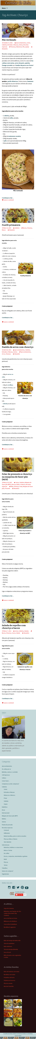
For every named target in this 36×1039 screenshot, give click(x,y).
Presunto (7, 488)
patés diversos (13, 81)
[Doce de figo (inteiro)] (17, 1021)
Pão (24, 47)
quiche (27, 63)
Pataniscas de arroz (9, 980)
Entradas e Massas (12, 45)
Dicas (3, 810)
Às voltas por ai (6, 769)
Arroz (3, 354)
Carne (28, 43)
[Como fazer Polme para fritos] (8, 1021)
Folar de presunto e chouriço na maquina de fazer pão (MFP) (17, 477)
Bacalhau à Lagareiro (10, 927)
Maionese (19, 47)
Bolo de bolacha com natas (11, 971)
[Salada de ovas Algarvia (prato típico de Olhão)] (8, 1003)
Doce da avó (7, 952)
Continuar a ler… (8, 198)
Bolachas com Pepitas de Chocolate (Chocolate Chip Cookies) (12, 913)
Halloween (7, 833)
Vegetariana (5, 874)
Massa (4, 230)
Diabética (4, 807)
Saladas (26, 631)
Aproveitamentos (21, 43)
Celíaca (4, 778)
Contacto (19, 1034)
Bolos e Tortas (8, 850)
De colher (6, 853)
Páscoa (6, 862)
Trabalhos (4, 868)
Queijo (27, 47)
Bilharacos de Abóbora (10, 921)
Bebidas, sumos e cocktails (10, 772)
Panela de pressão (7, 825)
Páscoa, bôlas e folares (18, 484)
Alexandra (12, 230)
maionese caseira (14, 136)
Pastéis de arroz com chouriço (17, 347)
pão (5, 141)
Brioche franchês (9, 986)
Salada (18, 633)
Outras (21, 45)
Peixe (5, 798)
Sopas (5, 804)
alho (11, 118)
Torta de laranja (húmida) (11, 949)
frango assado (7, 65)
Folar (20, 486)
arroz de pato (19, 63)
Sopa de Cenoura (9, 908)
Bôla (12, 486)
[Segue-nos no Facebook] (14, 887)
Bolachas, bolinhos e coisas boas (13, 847)
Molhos (4, 819)
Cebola (5, 403)
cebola (6, 116)
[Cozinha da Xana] (18, 3)
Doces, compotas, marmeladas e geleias (15, 856)
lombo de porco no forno (24, 65)
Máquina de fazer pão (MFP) (10, 816)
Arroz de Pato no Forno (10, 918)
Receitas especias (7, 828)
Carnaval (6, 830)
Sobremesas (5, 845)
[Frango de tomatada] (8, 1012)
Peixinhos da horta (9, 977)
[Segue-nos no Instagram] (9, 887)
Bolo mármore (8, 946)
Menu (4, 8)
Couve (13, 633)
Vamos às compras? (7, 871)
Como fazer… (6, 781)
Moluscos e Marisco (9, 795)
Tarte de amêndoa (9, 943)
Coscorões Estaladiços (10, 924)
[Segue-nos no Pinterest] (22, 887)
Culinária (4, 45)
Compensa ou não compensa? (10, 784)
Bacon (24, 228)
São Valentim (7, 842)
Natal (5, 859)
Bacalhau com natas (9, 974)
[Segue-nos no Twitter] (18, 887)
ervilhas (10, 385)
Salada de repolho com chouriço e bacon (14, 626)
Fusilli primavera (11, 225)
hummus (30, 81)
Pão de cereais (8, 983)
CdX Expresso (6, 775)
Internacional (5, 813)
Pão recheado (9, 40)
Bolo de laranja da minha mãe (12, 940)
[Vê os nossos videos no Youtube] (27, 887)
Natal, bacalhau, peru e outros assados (15, 836)
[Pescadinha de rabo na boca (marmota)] (17, 1003)
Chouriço (13, 47)
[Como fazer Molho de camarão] (17, 1012)
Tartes (5, 865)
